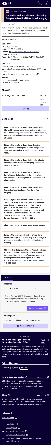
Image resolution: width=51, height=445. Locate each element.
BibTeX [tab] (36, 289)
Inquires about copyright (15, 435)
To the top (27, 336)
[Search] (10, 3)
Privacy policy (11, 428)
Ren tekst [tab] (14, 289)
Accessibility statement (15, 431)
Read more (43, 341)
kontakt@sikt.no (12, 441)
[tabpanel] (25, 299)
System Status (8, 418)
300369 (14, 54)
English (24, 367)
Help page (6, 413)
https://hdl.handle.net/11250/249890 (24, 52)
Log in (41, 3)
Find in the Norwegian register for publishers (19, 74)
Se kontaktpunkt (27, 326)
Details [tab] (7, 278)
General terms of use (43, 101)
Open (24, 109)
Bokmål (6, 368)
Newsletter (10, 424)
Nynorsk (15, 368)
